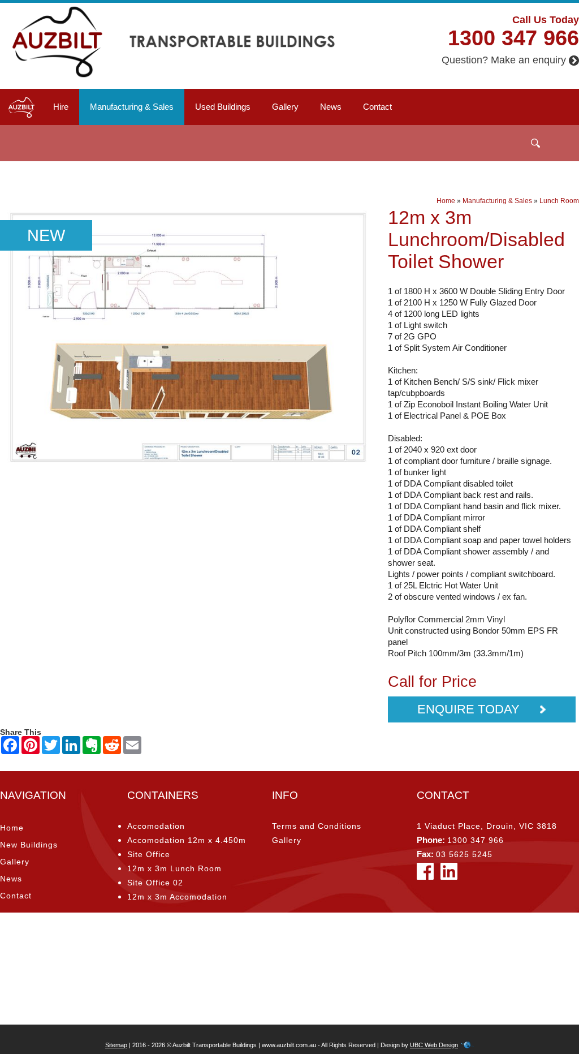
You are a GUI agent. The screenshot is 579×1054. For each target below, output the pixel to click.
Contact (377, 106)
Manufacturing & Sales (132, 106)
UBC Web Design (434, 1045)
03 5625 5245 (464, 854)
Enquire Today (470, 709)
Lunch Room (559, 201)
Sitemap (116, 1045)
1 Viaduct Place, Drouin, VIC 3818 (487, 826)
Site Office (148, 854)
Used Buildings (222, 106)
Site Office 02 (155, 882)
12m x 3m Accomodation (177, 896)
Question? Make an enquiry (504, 60)
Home (446, 201)
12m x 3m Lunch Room (174, 868)
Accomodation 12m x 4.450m (186, 840)
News (331, 106)
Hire (60, 106)
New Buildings (29, 844)
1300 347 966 (513, 38)
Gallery (285, 106)
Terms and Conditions (316, 826)
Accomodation (156, 826)
